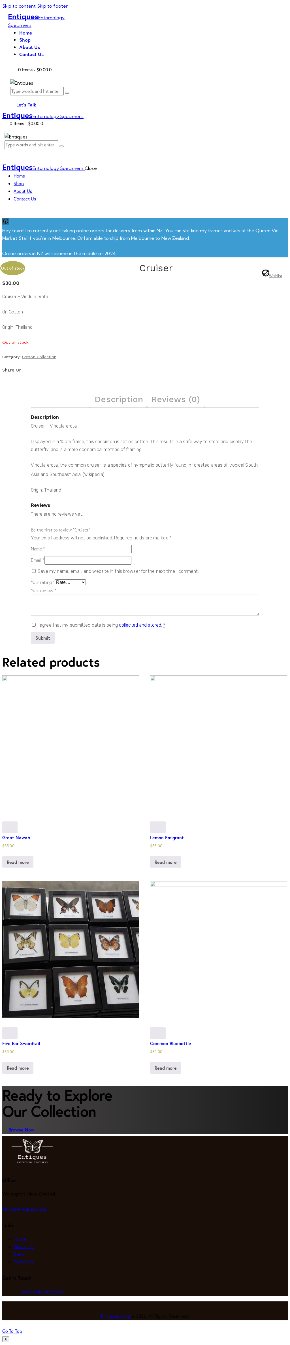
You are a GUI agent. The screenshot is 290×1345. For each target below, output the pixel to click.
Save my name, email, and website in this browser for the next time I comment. (118, 571)
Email (37, 560)
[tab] (119, 399)
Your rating (43, 582)
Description (119, 399)
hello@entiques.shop (24, 1209)
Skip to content (19, 6)
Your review (43, 590)
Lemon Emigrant (167, 837)
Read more (18, 862)
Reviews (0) (175, 399)
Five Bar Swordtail (21, 1043)
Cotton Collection (39, 357)
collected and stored (140, 625)
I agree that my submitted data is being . (101, 625)
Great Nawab (16, 837)
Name (38, 549)
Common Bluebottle (170, 1043)
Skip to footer (52, 6)
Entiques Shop (115, 1316)
